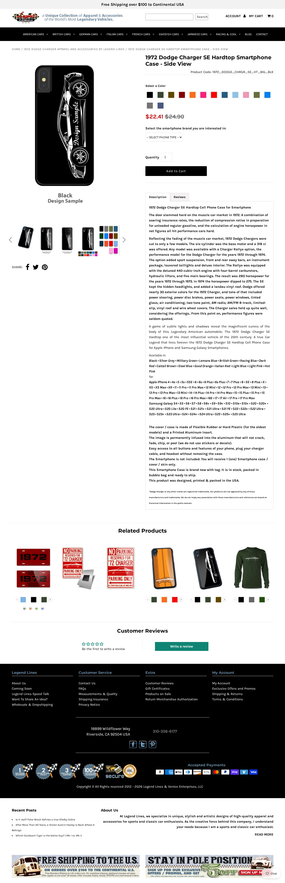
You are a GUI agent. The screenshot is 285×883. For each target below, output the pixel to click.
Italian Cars (115, 34)
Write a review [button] (181, 646)
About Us (19, 683)
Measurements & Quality (98, 694)
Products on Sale (158, 694)
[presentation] (50, 599)
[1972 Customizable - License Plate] (33, 591)
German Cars (88, 34)
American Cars (33, 34)
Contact (262, 34)
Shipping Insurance (93, 699)
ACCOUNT (234, 16)
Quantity (152, 157)
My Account (221, 683)
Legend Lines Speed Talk (30, 694)
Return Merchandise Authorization (171, 699)
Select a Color (155, 86)
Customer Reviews (159, 683)
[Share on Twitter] (36, 267)
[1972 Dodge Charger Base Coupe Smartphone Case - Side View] (208, 591)
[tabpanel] (209, 355)
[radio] (149, 94)
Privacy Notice (89, 705)
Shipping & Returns (227, 694)
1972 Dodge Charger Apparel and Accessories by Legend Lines (74, 49)
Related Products (142, 530)
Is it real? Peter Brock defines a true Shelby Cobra (45, 819)
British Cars (62, 34)
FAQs (82, 689)
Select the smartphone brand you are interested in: (185, 128)
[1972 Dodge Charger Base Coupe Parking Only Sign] (121, 591)
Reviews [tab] (179, 197)
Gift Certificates (157, 689)
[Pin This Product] (45, 267)
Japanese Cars (197, 34)
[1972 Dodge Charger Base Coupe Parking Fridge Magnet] (77, 591)
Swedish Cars (169, 34)
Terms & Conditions (227, 699)
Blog (248, 34)
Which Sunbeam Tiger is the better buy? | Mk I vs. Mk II (49, 835)
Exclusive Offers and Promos (234, 689)
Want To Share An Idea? (29, 699)
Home (16, 49)
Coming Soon (22, 689)
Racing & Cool (226, 34)
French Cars (141, 34)
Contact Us (87, 683)
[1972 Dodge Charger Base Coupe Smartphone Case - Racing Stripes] (164, 591)
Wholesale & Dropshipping (32, 705)
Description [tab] (158, 197)
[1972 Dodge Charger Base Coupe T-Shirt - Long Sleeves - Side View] (251, 591)
